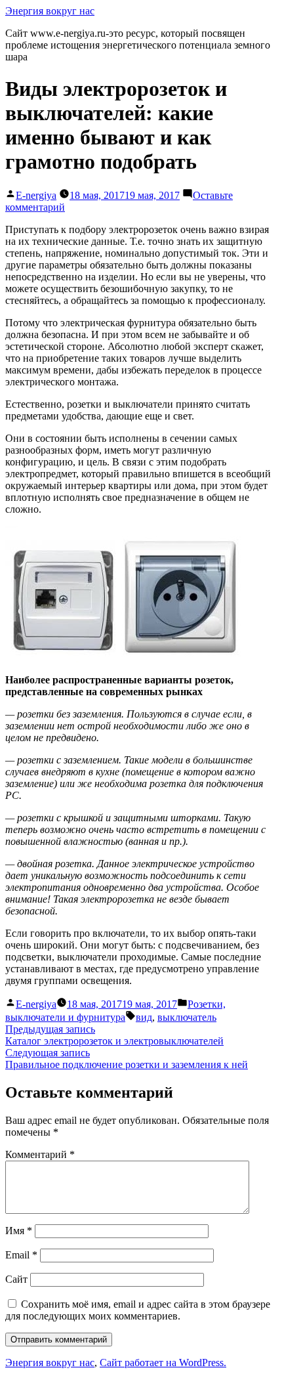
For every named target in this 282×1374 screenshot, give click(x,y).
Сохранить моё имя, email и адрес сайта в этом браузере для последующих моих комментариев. (137, 1310)
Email (21, 1254)
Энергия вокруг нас (49, 10)
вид (144, 1017)
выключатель (186, 1017)
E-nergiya (36, 195)
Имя (18, 1230)
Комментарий (40, 1154)
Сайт (16, 1279)
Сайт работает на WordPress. (163, 1362)
